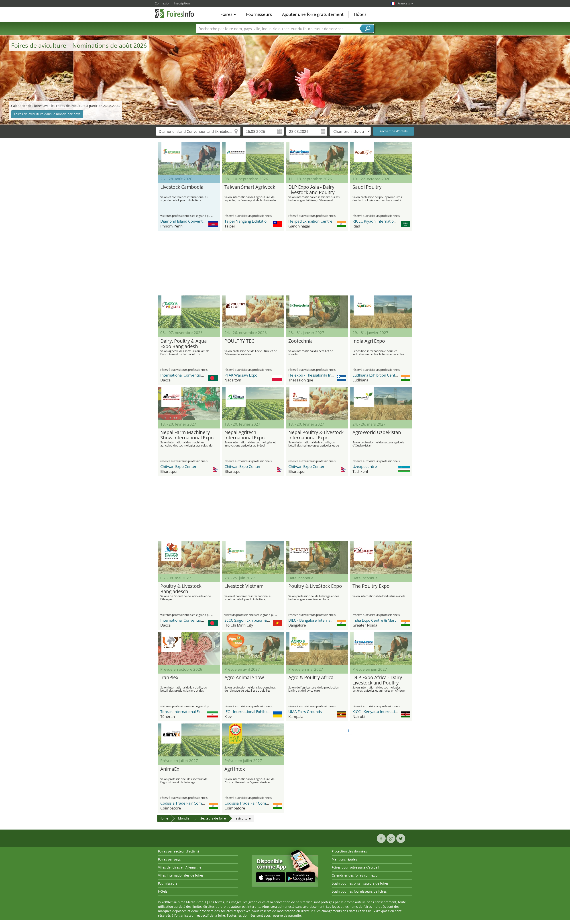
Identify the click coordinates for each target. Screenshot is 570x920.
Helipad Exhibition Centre (310, 221)
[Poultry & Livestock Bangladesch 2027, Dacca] (189, 557)
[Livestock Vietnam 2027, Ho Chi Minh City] (253, 557)
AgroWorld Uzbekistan (376, 432)
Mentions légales (344, 859)
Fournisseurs (259, 14)
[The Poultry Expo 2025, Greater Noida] (381, 557)
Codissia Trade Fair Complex (184, 803)
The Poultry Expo (371, 586)
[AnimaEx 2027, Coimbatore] (189, 739)
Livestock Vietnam (243, 586)
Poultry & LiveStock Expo (315, 586)
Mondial (184, 818)
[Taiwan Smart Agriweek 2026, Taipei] (253, 158)
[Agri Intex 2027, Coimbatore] (253, 739)
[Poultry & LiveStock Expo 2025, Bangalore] (317, 557)
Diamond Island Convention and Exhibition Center (203, 221)
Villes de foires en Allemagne (179, 867)
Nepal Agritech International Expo (244, 435)
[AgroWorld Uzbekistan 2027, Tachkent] (381, 403)
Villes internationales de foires (181, 875)
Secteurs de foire (213, 818)
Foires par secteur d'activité (178, 851)
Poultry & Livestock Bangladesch (181, 588)
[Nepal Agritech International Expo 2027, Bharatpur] (253, 403)
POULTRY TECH (241, 341)
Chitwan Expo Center (178, 466)
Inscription (182, 3)
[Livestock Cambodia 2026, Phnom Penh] (189, 158)
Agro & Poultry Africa (311, 677)
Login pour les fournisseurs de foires (359, 891)
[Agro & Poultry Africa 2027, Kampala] (317, 648)
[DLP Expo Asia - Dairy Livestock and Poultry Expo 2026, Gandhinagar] (317, 158)
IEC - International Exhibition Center (255, 711)
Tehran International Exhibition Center (193, 711)
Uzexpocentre (364, 466)
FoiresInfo (177, 13)
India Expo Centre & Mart (374, 620)
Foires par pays (169, 859)
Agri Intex (234, 769)
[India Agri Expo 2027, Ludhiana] (381, 311)
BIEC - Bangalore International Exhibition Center (329, 620)
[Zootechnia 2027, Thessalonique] (317, 311)
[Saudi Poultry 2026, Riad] (381, 158)
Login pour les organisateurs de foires (360, 883)
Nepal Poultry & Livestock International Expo (316, 435)
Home (163, 818)
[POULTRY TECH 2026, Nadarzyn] (253, 311)
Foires (227, 14)
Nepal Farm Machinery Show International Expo (187, 435)
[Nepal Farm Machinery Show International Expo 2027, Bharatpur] (189, 403)
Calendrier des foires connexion (355, 875)
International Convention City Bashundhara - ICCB (203, 375)
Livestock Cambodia (182, 187)
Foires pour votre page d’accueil (355, 867)
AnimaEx (169, 769)
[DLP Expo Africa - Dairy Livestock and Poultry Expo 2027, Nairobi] (381, 648)
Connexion (163, 3)
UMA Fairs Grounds (305, 711)
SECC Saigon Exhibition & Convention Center (262, 620)
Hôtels (360, 14)
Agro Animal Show (244, 677)
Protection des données (349, 851)
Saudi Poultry (367, 187)
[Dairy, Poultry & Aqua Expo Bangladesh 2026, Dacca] (189, 311)
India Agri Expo (368, 341)
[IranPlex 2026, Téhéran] (189, 648)
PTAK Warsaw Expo (240, 375)
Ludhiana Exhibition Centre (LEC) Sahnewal (389, 375)
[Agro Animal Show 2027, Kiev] (253, 648)
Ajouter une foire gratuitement (313, 14)
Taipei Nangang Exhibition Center (253, 221)
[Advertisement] (285, 263)
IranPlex (169, 677)
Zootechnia (300, 341)
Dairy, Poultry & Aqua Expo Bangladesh (183, 343)
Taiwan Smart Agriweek (249, 187)
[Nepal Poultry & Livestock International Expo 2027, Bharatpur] (317, 403)
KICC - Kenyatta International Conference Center (394, 711)
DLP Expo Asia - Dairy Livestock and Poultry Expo (311, 189)
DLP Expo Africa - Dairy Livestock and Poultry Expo (377, 680)
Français (404, 3)
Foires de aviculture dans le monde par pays (47, 114)
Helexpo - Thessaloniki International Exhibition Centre (334, 375)
